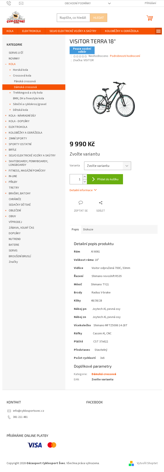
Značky (13, 262)
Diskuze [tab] (88, 229)
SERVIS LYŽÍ (16, 53)
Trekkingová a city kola (27, 93)
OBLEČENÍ (15, 210)
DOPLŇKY (14, 233)
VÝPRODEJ (15, 222)
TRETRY (14, 188)
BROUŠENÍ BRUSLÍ (20, 256)
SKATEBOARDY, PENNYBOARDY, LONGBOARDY (28, 163)
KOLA (12, 64)
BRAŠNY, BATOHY (20, 193)
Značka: (83, 60)
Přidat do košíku (108, 179)
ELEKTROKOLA (18, 127)
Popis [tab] (75, 229)
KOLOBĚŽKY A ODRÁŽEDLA (25, 133)
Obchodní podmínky (78, 3)
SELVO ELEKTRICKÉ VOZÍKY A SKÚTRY (32, 155)
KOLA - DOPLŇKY (19, 121)
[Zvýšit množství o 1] (85, 176)
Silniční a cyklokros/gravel (29, 104)
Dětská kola (20, 110)
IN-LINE (13, 176)
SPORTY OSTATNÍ (20, 144)
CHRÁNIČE (15, 199)
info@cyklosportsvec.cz (28, 411)
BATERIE (14, 245)
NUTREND (15, 239)
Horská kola (20, 70)
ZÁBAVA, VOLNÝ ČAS (21, 228)
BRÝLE (12, 150)
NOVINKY (14, 58)
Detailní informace (81, 190)
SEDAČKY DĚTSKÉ (20, 205)
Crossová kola (22, 76)
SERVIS (13, 250)
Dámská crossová (25, 87)
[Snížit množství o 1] (85, 181)
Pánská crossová (25, 81)
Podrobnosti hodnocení (125, 56)
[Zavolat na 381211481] (13, 3)
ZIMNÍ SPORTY (18, 138)
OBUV (12, 216)
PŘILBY (13, 182)
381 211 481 (20, 417)
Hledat (98, 17)
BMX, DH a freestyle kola (28, 98)
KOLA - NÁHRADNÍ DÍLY (22, 116)
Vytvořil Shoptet (147, 463)
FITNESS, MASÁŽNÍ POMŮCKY (27, 171)
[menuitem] (10, 31)
